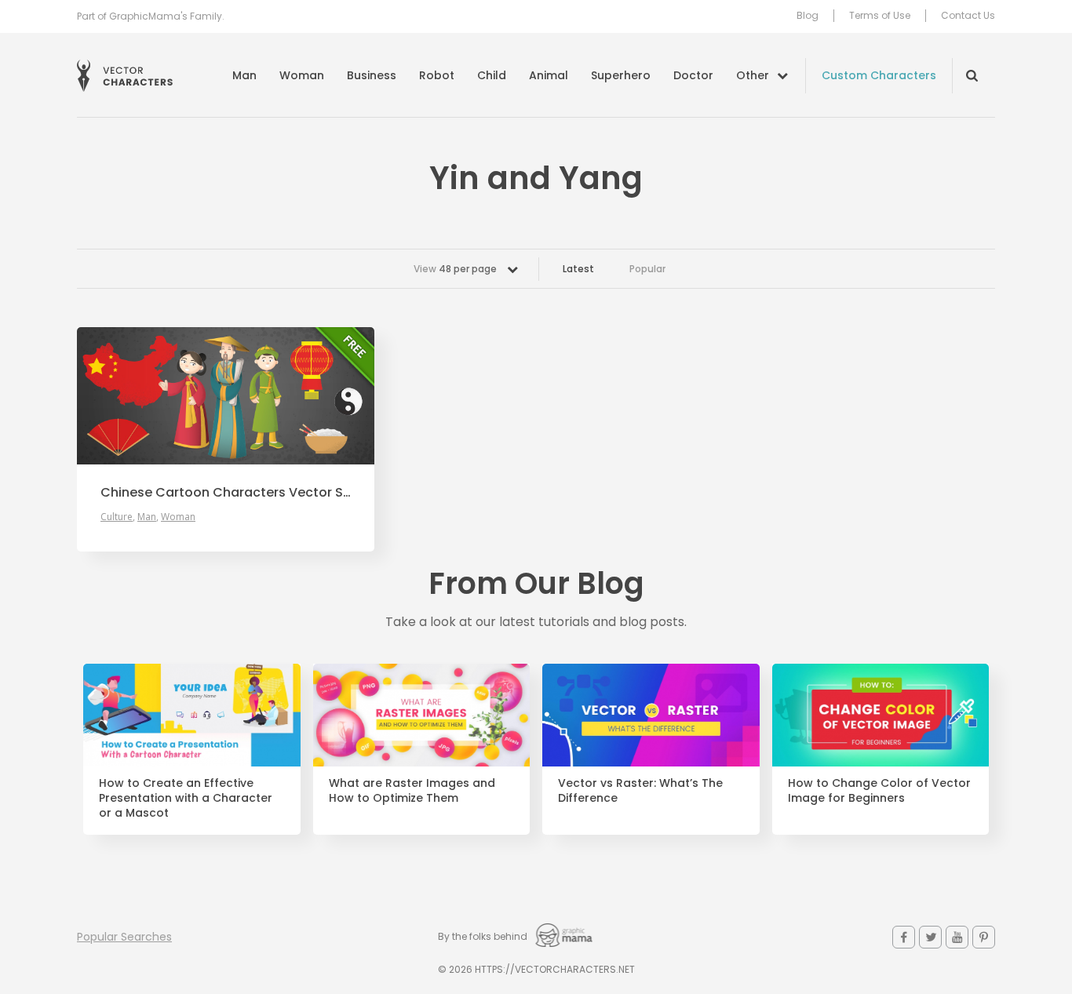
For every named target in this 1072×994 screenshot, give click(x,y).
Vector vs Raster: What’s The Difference (640, 791)
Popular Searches (124, 937)
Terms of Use (879, 15)
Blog (808, 15)
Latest (578, 268)
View (455, 268)
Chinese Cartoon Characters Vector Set (225, 492)
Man (244, 75)
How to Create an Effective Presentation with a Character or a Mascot (185, 798)
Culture (116, 516)
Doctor (693, 75)
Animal (548, 75)
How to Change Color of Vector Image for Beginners (879, 791)
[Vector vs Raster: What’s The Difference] (651, 715)
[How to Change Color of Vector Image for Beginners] (881, 715)
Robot (436, 75)
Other (752, 75)
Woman (301, 75)
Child (491, 75)
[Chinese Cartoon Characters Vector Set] (225, 395)
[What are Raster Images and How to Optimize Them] (422, 715)
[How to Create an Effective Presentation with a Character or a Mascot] (192, 715)
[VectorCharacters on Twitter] (930, 937)
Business (371, 75)
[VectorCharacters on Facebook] (903, 937)
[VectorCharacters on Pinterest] (983, 937)
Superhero (621, 75)
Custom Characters (879, 75)
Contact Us (968, 15)
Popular (647, 268)
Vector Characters (125, 76)
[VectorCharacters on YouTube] (957, 937)
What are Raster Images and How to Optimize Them (412, 791)
